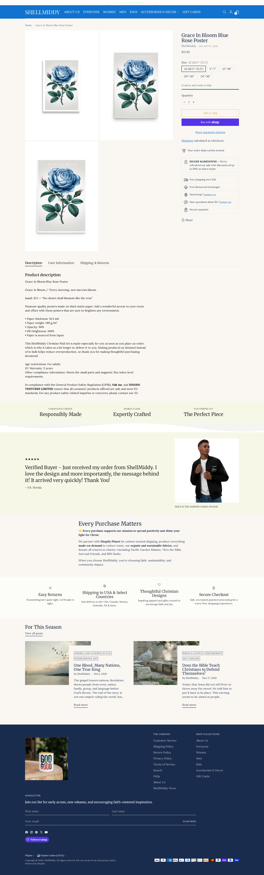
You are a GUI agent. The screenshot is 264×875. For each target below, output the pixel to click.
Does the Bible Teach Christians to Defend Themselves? (201, 669)
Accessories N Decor (209, 770)
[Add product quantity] (193, 102)
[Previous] (107, 2)
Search (157, 770)
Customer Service (165, 740)
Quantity (187, 95)
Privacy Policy (162, 758)
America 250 (82, 653)
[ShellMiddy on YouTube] (46, 833)
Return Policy (162, 752)
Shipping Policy (163, 746)
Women (201, 752)
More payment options (210, 132)
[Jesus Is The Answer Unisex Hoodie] (207, 470)
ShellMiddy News (164, 788)
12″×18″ (226, 69)
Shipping (187, 141)
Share (189, 220)
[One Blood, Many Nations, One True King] (58, 675)
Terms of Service (164, 764)
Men (199, 758)
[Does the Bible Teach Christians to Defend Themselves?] (166, 675)
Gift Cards (202, 776)
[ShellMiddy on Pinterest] (36, 833)
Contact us (209, 194)
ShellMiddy (189, 46)
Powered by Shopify (35, 863)
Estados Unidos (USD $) (52, 855)
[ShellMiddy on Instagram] (32, 833)
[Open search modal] (224, 12)
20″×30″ (189, 76)
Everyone (202, 746)
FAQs (156, 776)
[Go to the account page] (231, 12)
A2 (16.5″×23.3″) (193, 69)
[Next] (157, 2)
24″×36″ (205, 76)
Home (28, 25)
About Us (159, 782)
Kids (199, 764)
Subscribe (189, 821)
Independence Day (86, 658)
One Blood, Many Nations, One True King (97, 667)
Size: (195, 62)
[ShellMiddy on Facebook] (27, 833)
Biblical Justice (193, 653)
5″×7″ (213, 69)
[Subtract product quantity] (184, 102)
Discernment (214, 653)
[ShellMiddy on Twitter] (41, 833)
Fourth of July (101, 653)
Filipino (28, 855)
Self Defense (191, 658)
